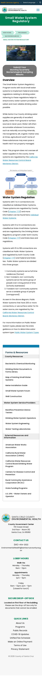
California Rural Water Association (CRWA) (15, 454)
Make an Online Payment (20, 641)
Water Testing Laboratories (17, 429)
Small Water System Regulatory (16, 40)
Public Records (20, 630)
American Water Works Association (15, 446)
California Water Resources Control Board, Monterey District (20, 160)
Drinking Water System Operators (20, 418)
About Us (20, 623)
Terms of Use (20, 645)
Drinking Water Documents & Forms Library (18, 370)
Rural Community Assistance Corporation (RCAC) (18, 481)
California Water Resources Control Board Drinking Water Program (18, 464)
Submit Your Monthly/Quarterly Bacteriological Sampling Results (19, 71)
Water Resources (12, 36)
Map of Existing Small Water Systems (18, 378)
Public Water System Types (27, 332)
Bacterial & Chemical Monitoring (20, 363)
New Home (7, 33)
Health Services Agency (10, 2)
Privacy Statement (20, 649)
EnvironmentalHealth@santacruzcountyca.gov (21, 549)
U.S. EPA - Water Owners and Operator (18, 495)
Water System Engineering (17, 423)
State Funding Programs (16, 488)
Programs (22, 33)
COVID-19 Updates (20, 634)
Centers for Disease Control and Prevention (20, 473)
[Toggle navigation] (38, 10)
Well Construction (13, 396)
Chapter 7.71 (14, 238)
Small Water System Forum (17, 391)
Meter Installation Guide (16, 385)
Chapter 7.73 (14, 211)
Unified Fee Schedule (20, 638)
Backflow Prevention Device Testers (17, 411)
